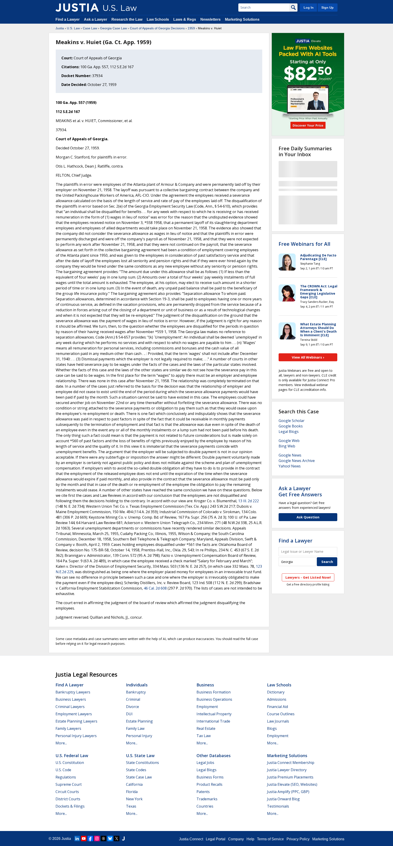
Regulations (65, 777)
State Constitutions (142, 762)
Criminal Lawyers (70, 706)
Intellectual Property (214, 713)
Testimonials (278, 806)
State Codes (136, 769)
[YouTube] (83, 838)
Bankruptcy (136, 692)
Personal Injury (139, 735)
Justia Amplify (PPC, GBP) (288, 791)
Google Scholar (292, 420)
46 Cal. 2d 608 (155, 588)
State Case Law (139, 777)
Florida (132, 791)
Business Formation (213, 692)
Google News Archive (297, 460)
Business (205, 685)
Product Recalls (209, 784)
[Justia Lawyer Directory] (123, 838)
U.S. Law (73, 28)
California (134, 784)
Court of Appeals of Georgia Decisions (157, 28)
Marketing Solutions (242, 19)
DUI (129, 713)
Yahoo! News (290, 466)
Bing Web (287, 446)
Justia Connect (191, 839)
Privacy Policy (298, 839)
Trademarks (206, 798)
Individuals (137, 685)
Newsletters (210, 19)
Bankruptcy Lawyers (72, 692)
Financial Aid (277, 706)
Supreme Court (68, 784)
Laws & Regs (184, 19)
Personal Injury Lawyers (76, 735)
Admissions (276, 699)
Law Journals (278, 721)
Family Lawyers (68, 728)
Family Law (135, 728)
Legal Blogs (289, 431)
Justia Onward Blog (283, 798)
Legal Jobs (205, 762)
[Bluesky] (110, 838)
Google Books (291, 426)
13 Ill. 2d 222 (248, 500)
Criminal (133, 699)
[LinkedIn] (77, 838)
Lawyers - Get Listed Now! (308, 577)
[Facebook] (90, 838)
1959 (191, 28)
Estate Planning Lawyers (76, 721)
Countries (204, 806)
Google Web (289, 440)
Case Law (90, 28)
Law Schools (158, 19)
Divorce (132, 706)
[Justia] (77, 7)
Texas (131, 806)
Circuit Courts (67, 791)
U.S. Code (63, 769)
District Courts (67, 798)
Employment (207, 706)
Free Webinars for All (304, 244)
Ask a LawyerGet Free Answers (300, 491)
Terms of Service (270, 839)
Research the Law (126, 19)
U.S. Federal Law (71, 755)
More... (61, 743)
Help (250, 839)
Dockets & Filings (70, 806)
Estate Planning (139, 721)
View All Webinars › (308, 357)
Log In (309, 7)
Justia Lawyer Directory (287, 769)
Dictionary (276, 692)
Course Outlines (281, 713)
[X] (116, 838)
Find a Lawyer (67, 19)
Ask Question (308, 517)
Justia (59, 28)
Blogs (272, 728)
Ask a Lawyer (96, 19)
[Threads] (103, 838)
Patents (203, 791)
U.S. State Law (140, 755)
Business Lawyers (70, 699)
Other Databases (213, 755)
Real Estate (205, 728)
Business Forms (210, 777)
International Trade (213, 721)
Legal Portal (215, 839)
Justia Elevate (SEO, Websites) (292, 784)
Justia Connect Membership (290, 762)
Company (236, 839)
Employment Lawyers (73, 713)
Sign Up (327, 7)
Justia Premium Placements (290, 777)
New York (134, 798)
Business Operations (214, 699)
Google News (290, 455)
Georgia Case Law (113, 28)
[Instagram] (97, 838)
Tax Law (203, 735)
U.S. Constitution (69, 762)
